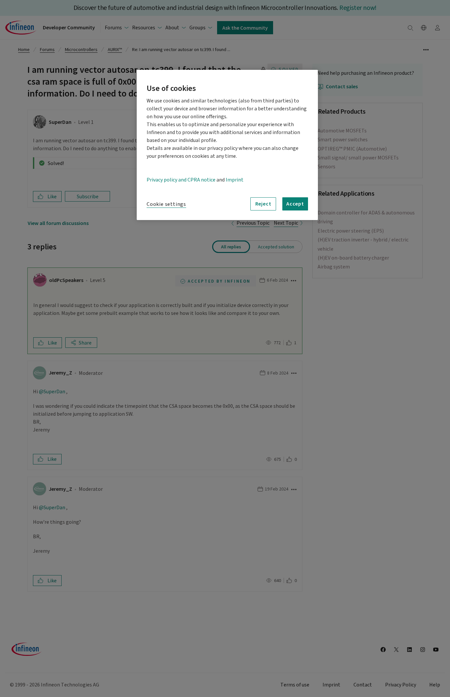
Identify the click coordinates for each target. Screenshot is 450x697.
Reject (263, 203)
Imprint (234, 179)
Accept (295, 203)
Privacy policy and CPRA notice (181, 179)
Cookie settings (166, 204)
